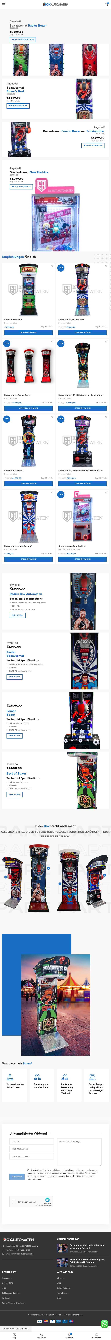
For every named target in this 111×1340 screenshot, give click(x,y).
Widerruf (6, 1298)
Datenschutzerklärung (51, 1173)
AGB (4, 1288)
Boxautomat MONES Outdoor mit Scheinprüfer (80, 395)
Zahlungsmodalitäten (11, 1293)
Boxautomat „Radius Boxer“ (17, 395)
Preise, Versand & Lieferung (14, 1303)
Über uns (60, 1278)
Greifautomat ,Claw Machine (72, 546)
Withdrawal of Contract (16, 1328)
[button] (28, 332)
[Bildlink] (18, 1239)
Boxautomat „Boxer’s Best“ (71, 319)
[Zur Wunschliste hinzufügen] (52, 265)
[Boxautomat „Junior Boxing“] (28, 516)
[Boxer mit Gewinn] (28, 289)
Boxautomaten (10, 323)
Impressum (6, 1278)
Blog (59, 1298)
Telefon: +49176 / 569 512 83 (18, 1250)
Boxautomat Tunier (13, 470)
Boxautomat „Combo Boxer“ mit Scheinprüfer (80, 470)
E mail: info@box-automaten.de (19, 1254)
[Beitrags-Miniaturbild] (62, 1248)
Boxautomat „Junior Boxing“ (18, 546)
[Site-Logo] (56, 4)
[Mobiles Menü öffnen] (4, 4)
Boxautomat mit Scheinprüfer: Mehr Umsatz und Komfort (87, 1246)
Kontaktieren (63, 1293)
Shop (59, 1283)
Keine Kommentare (90, 1252)
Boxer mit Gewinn (13, 319)
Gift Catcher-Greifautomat (69, 549)
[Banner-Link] (55, 44)
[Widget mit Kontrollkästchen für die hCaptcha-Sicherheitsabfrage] (31, 1201)
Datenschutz (7, 1283)
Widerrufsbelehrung (86, 1173)
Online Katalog (63, 1288)
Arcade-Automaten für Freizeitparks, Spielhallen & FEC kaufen (87, 1261)
